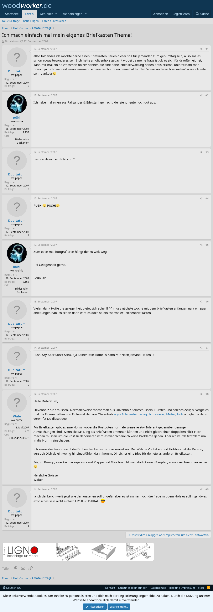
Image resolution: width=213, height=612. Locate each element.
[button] (56, 14)
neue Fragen (31, 21)
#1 (207, 49)
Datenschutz (158, 588)
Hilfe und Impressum (182, 588)
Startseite (12, 14)
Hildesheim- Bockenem (22, 141)
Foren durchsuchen (54, 21)
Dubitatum (12, 41)
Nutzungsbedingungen (132, 588)
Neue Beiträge (11, 21)
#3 (207, 152)
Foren (29, 14)
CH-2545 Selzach (19, 438)
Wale (17, 416)
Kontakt (110, 588)
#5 (207, 245)
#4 (207, 198)
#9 (207, 489)
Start (201, 588)
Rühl (16, 117)
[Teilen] (201, 49)
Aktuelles (46, 14)
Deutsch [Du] (14, 588)
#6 (207, 301)
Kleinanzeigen (72, 14)
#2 (207, 95)
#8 (207, 394)
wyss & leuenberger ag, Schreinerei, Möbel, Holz (148, 414)
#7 (207, 347)
